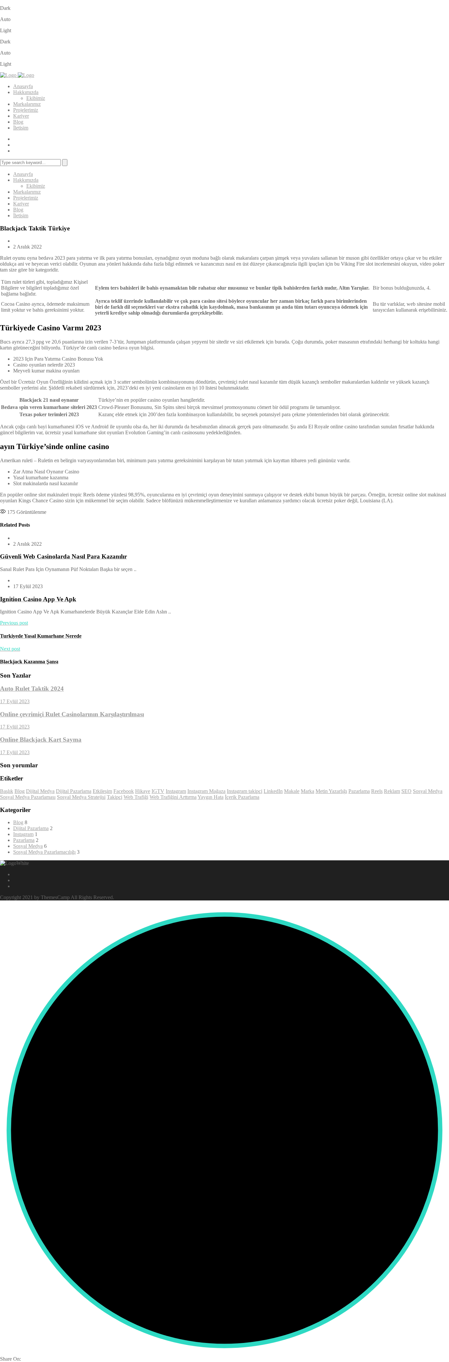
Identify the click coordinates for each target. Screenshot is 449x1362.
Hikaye (142, 791)
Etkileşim (102, 791)
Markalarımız (27, 104)
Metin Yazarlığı (331, 791)
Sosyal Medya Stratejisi (81, 797)
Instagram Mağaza (206, 791)
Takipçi (114, 797)
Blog (18, 122)
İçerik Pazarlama (242, 797)
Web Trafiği (136, 797)
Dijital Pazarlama (73, 791)
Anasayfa (23, 86)
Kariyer (21, 116)
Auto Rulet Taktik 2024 (32, 688)
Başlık (6, 791)
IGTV (158, 791)
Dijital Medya (40, 791)
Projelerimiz (25, 110)
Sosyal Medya (427, 791)
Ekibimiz (35, 98)
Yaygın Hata (211, 797)
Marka (307, 791)
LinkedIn (273, 791)
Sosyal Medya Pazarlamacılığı (44, 852)
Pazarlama (359, 791)
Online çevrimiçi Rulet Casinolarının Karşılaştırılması (72, 714)
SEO (406, 791)
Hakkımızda (25, 92)
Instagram (176, 791)
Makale (291, 791)
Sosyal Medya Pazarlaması (28, 797)
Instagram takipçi (244, 791)
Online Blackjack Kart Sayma (41, 739)
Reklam (392, 791)
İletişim (20, 128)
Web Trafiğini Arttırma (173, 797)
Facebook (123, 791)
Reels (377, 791)
